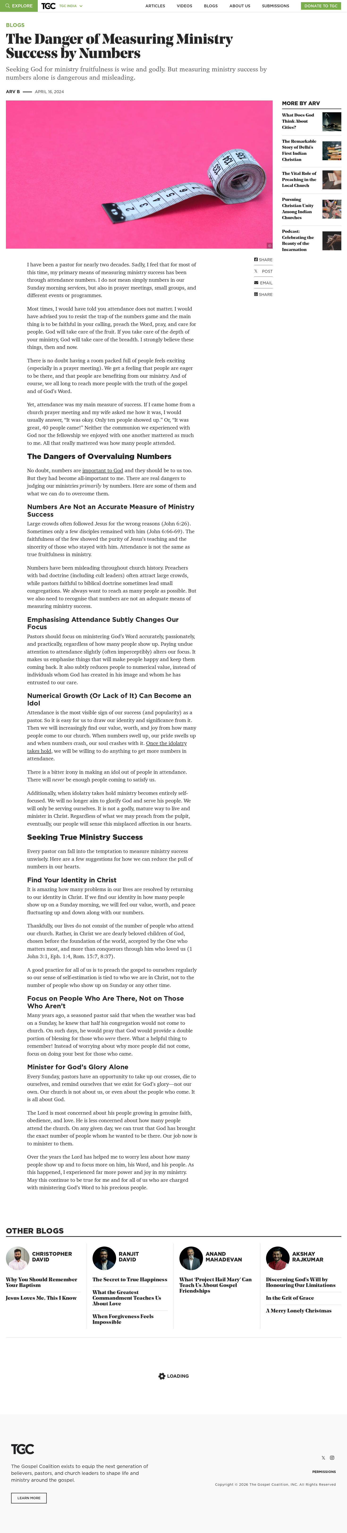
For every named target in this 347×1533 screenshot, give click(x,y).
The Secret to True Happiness (130, 1280)
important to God (102, 470)
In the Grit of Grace (290, 1298)
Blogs (211, 6)
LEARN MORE (28, 1498)
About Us (239, 6)
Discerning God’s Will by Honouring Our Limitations (301, 1282)
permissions (324, 1471)
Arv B (13, 92)
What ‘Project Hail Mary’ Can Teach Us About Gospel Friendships (215, 1285)
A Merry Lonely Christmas (299, 1311)
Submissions (275, 6)
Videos (184, 6)
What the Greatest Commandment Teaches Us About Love (127, 1298)
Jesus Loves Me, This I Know (41, 1298)
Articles (155, 6)
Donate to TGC (321, 6)
